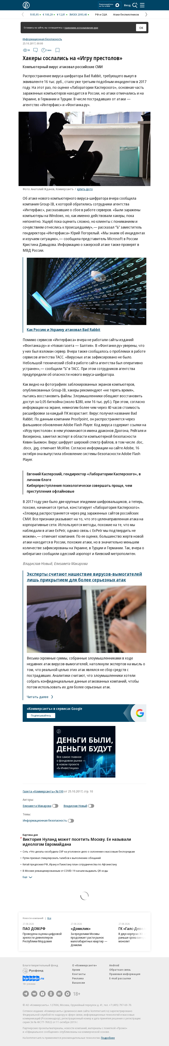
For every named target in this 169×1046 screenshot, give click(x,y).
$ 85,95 (34, 14)
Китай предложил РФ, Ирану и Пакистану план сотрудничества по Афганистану (70, 864)
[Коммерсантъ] (26, 5)
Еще (25, 877)
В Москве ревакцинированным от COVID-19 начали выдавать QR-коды (65, 871)
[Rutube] (59, 994)
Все (49, 918)
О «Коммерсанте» (84, 965)
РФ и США (101, 14)
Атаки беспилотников (126, 14)
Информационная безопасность (42, 39)
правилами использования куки (81, 27)
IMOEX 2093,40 (78, 14)
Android (114, 965)
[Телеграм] (26, 994)
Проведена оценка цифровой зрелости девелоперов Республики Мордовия (42, 937)
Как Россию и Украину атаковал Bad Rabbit (63, 329)
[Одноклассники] (51, 994)
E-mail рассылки (120, 978)
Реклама (78, 978)
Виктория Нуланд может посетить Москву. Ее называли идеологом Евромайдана (77, 841)
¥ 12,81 (61, 14)
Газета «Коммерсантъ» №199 (43, 791)
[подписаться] (56, 806)
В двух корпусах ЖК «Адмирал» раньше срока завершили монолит (138, 937)
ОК (141, 28)
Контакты (79, 974)
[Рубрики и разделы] (142, 5)
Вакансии (78, 982)
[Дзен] (42, 994)
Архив (76, 969)
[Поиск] (135, 5)
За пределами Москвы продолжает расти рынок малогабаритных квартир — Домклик (89, 939)
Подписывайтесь (41, 715)
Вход (127, 5)
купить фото (85, 189)
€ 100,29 (48, 14)
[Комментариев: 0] (35, 50)
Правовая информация (124, 974)
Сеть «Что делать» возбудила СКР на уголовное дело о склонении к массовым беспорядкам (79, 851)
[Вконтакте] (34, 994)
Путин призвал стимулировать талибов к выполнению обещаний (62, 858)
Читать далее (38, 696)
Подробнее (108, 1038)
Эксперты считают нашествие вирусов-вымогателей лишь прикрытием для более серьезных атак (84, 577)
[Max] (68, 994)
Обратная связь (120, 969)
